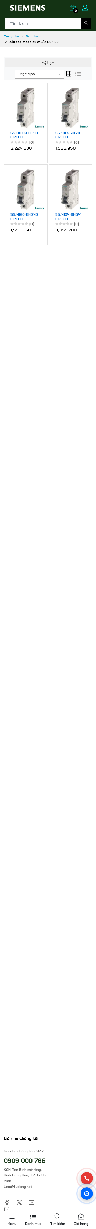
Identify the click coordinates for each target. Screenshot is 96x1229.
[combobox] (39, 74)
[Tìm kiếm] (86, 23)
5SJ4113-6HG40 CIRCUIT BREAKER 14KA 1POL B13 (68, 135)
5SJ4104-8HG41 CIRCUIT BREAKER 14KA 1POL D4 (68, 217)
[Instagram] (7, 1209)
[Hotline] (87, 1178)
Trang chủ (11, 36)
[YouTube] (31, 1202)
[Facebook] (7, 1202)
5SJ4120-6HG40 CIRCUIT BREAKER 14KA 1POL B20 (24, 217)
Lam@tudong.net (18, 1187)
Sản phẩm (33, 36)
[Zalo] (87, 1193)
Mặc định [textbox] (27, 74)
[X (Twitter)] (19, 1202)
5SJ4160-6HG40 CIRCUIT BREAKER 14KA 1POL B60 (24, 135)
